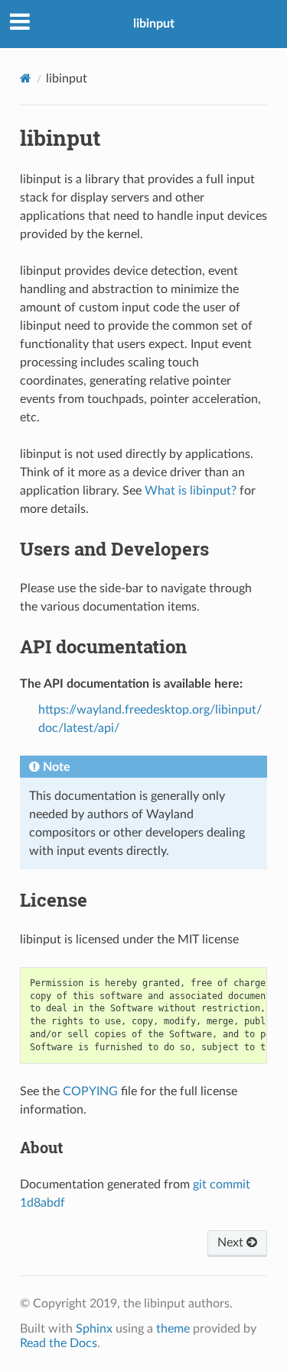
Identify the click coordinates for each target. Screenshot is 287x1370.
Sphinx (94, 1329)
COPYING (90, 1091)
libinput (153, 24)
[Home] (25, 78)
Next (231, 1242)
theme (173, 1329)
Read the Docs (58, 1343)
